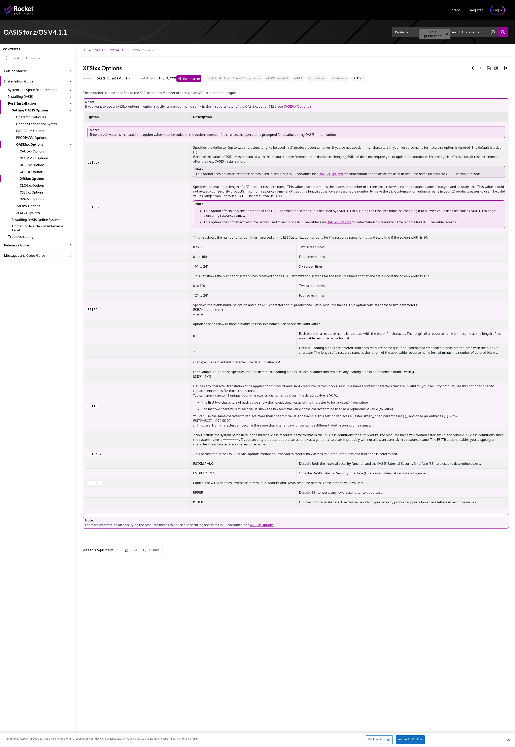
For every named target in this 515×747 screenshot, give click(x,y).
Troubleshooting (20, 236)
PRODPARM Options (31, 137)
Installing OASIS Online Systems (36, 219)
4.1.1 (299, 78)
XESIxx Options (32, 178)
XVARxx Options (32, 199)
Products (401, 32)
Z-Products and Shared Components (236, 78)
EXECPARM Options (30, 131)
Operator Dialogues (31, 117)
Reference (340, 78)
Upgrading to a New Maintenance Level (37, 228)
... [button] (128, 50)
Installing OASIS (20, 96)
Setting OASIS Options (30, 110)
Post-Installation (22, 103)
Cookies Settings (379, 739)
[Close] (508, 739)
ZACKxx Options (28, 206)
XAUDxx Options (32, 151)
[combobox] (453, 32)
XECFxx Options (31, 172)
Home (87, 50)
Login (497, 10)
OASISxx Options (29, 144)
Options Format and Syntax (36, 124)
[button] (446, 34)
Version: (88, 78)
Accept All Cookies (410, 739)
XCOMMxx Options (34, 158)
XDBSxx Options (32, 165)
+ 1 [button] (356, 78)
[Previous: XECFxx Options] (473, 68)
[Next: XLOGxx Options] (481, 68)
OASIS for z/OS (278, 78)
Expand (14, 58)
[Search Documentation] (503, 32)
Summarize (191, 78)
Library (454, 10)
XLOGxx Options (32, 185)
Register (476, 10)
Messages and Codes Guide (24, 255)
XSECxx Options (32, 192)
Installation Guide (19, 81)
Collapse (34, 58)
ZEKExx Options (28, 213)
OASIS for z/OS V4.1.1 (109, 50)
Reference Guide (16, 245)
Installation (318, 78)
